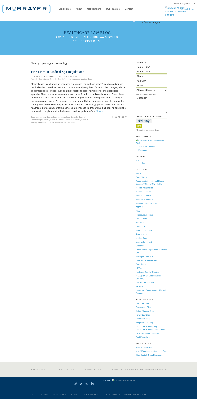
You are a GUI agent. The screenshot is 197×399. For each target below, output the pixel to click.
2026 (138, 160)
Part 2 (138, 173)
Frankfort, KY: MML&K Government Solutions (139, 369)
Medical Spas (141, 238)
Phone (140, 76)
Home (32, 394)
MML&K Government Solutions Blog (151, 351)
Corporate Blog (142, 303)
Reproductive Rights (144, 215)
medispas (71, 122)
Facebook (142, 150)
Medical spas (60, 122)
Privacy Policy (59, 394)
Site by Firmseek (112, 394)
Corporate (140, 246)
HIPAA (138, 268)
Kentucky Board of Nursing (147, 272)
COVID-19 (140, 226)
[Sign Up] (75, 383)
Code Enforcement (144, 242)
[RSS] (81, 383)
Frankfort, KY (92, 369)
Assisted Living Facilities (146, 203)
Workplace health (143, 195)
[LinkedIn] (92, 383)
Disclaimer (44, 394)
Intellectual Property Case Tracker (150, 329)
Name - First (143, 67)
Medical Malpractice (144, 188)
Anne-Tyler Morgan (44, 76)
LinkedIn (116, 117)
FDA (138, 211)
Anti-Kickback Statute (145, 282)
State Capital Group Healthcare (149, 355)
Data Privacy (141, 177)
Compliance (141, 264)
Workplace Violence (144, 199)
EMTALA (139, 207)
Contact (129, 9)
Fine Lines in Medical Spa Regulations (57, 72)
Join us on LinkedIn (146, 147)
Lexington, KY (38, 369)
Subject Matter (144, 90)
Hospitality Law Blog (144, 323)
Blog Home (65, 9)
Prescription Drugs (144, 230)
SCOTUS (140, 223)
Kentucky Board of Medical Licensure (65, 79)
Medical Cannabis (143, 192)
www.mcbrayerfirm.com (184, 3)
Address (141, 81)
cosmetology (41, 117)
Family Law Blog (143, 315)
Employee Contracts (144, 256)
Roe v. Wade (141, 219)
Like (112, 117)
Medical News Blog (144, 347)
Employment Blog (143, 307)
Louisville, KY (65, 369)
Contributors (94, 9)
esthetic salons (64, 117)
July (143, 163)
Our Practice (113, 9)
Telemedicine (141, 234)
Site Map (74, 394)
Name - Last (143, 71)
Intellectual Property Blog (146, 326)
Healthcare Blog (142, 319)
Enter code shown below (149, 116)
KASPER (140, 286)
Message (142, 98)
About (79, 9)
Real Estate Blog (143, 337)
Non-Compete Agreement (146, 260)
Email (140, 85)
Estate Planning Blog (145, 311)
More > (99, 111)
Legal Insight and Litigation (147, 333)
